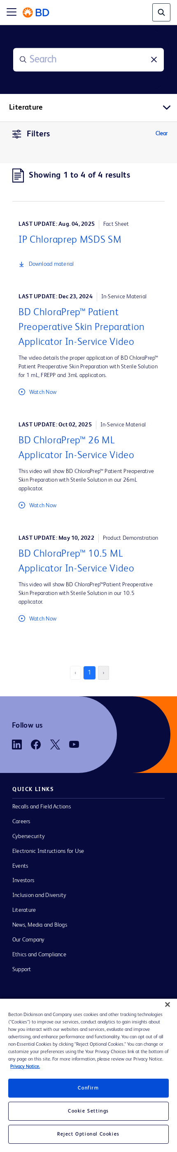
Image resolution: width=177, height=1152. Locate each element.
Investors (23, 880)
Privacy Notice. (25, 1066)
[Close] (167, 1004)
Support (21, 969)
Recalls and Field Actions (41, 807)
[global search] (161, 12)
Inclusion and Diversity (39, 895)
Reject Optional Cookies (88, 1134)
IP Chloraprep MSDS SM (70, 240)
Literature (24, 910)
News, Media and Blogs (39, 925)
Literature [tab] (26, 107)
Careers (21, 821)
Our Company (28, 940)
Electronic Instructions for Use (48, 851)
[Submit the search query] (23, 60)
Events (20, 866)
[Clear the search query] (154, 60)
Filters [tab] (38, 134)
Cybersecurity (28, 836)
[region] (88, 1075)
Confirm (88, 1088)
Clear (162, 133)
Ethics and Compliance (39, 955)
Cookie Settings (88, 1111)
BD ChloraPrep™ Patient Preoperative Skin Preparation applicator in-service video (82, 327)
